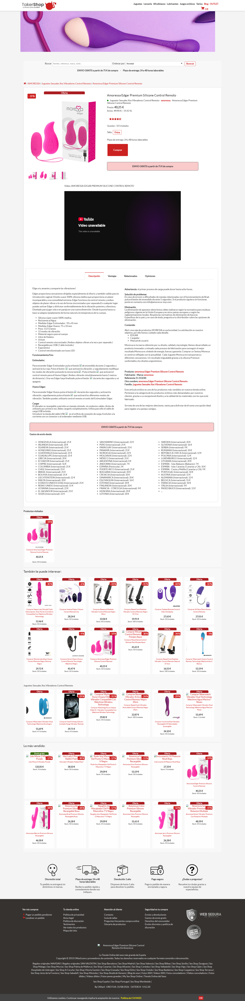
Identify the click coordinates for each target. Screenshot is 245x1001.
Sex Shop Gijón (194, 966)
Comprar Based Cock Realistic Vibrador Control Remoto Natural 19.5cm (167, 661)
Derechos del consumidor (157, 921)
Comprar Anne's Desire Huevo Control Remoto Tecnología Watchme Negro (71, 661)
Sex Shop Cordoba (141, 966)
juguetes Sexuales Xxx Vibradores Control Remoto (157, 384)
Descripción (94, 276)
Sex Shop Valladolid (160, 966)
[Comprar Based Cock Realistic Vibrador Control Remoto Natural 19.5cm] (167, 656)
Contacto (108, 914)
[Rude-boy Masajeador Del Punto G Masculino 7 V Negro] (103, 761)
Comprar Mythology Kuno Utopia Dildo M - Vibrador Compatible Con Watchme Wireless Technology (103, 710)
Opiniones (150, 276)
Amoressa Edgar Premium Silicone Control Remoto (117, 83)
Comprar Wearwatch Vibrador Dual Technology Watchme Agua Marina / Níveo (199, 707)
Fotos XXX (147, 973)
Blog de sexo (134, 973)
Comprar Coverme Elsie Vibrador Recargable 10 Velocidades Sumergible (167, 724)
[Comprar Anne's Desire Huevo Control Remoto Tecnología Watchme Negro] (71, 656)
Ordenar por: (118, 63)
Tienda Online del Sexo (155, 976)
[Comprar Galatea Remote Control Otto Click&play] (167, 606)
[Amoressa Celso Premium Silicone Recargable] (135, 811)
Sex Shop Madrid (126, 963)
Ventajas (112, 276)
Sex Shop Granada (110, 970)
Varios (199, 4)
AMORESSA (34, 83)
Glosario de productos (115, 924)
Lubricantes (172, 4)
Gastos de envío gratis (155, 918)
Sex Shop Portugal (120, 981)
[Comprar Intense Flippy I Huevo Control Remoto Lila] (71, 606)
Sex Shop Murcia (55, 966)
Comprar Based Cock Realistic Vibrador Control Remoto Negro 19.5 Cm (135, 611)
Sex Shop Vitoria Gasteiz (88, 970)
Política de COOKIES (131, 998)
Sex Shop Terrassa (204, 970)
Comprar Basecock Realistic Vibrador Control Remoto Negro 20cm (103, 611)
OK (201, 998)
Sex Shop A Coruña (65, 970)
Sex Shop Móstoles (89, 973)
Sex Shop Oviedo (145, 970)
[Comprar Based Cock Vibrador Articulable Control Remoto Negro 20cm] (135, 702)
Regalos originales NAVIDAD (47, 963)
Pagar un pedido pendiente (38, 914)
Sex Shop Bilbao (163, 963)
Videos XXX (159, 973)
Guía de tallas (110, 918)
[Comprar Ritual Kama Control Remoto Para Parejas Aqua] (135, 637)
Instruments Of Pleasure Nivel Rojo (167, 762)
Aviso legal (68, 918)
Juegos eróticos (187, 4)
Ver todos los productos (74, 927)
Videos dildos (93, 976)
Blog (206, 4)
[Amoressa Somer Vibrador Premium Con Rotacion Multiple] (199, 811)
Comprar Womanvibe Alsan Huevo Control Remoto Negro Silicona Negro (39, 661)
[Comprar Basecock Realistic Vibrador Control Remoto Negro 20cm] (103, 606)
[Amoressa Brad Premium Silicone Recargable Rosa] (71, 811)
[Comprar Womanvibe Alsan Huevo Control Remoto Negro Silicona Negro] (39, 656)
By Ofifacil (100, 987)
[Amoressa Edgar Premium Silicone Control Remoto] (199, 780)
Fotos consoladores (175, 973)
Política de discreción (73, 921)
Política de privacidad (73, 914)
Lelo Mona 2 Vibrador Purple (39, 762)
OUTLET (214, 4)
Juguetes (137, 4)
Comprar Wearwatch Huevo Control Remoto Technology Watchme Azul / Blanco (199, 661)
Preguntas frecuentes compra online (121, 921)
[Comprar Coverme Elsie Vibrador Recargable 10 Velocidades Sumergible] (167, 718)
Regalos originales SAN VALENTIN (79, 963)
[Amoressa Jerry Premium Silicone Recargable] (167, 830)
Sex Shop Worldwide (140, 981)
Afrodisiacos (159, 4)
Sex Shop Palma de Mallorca (78, 966)
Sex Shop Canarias (102, 966)
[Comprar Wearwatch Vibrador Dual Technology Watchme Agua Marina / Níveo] (199, 702)
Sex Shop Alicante (121, 966)
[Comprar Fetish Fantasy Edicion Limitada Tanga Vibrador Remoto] (71, 718)
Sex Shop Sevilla (180, 963)
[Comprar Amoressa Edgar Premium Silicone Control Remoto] (103, 656)
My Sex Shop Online (132, 976)
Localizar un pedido (35, 918)
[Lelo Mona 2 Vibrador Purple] (39, 758)
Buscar (48, 63)
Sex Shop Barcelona (107, 963)
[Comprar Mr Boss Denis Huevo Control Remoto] (199, 606)
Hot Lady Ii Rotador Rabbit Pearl (71, 762)
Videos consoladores (197, 973)
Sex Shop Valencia (145, 963)
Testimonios (69, 924)
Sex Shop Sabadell (69, 973)
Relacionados (130, 276)
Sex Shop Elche (128, 970)
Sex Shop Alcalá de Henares (113, 973)
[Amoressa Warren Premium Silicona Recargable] (39, 830)
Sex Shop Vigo (179, 966)
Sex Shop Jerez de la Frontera (45, 973)
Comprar (117, 150)
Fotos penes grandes (111, 976)
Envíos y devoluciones (155, 914)
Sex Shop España (101, 981)
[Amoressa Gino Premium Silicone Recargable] (135, 761)
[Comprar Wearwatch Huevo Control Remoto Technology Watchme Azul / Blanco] (199, 656)
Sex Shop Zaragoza (198, 963)
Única (117, 132)
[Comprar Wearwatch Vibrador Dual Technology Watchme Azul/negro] (39, 718)
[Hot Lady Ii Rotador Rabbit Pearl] (71, 758)
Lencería (148, 4)
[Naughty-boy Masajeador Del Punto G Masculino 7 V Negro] (103, 811)
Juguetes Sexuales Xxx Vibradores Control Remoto (66, 83)
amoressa (165, 100)
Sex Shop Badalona (164, 970)
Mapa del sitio (70, 930)
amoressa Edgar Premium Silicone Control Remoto (159, 371)
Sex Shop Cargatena (184, 970)
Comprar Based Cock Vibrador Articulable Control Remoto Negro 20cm (135, 707)
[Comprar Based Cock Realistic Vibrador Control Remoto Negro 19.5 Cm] (135, 606)
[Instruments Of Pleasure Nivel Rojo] (167, 758)
